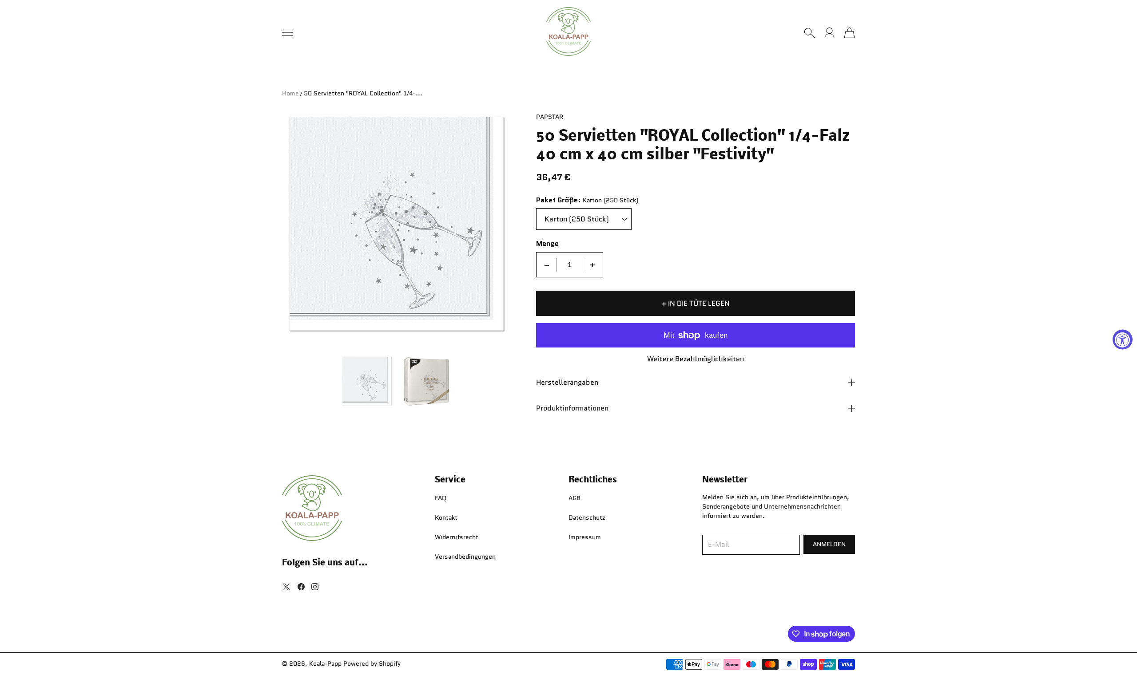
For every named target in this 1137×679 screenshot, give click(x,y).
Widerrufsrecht (456, 537)
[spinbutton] (570, 265)
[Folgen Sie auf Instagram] (314, 586)
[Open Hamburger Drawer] (287, 32)
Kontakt (446, 517)
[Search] (809, 33)
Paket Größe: (558, 200)
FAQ (440, 497)
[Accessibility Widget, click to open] (1123, 340)
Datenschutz (586, 517)
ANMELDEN (829, 544)
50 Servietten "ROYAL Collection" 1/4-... (363, 93)
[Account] (829, 33)
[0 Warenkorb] (849, 33)
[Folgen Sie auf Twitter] (286, 586)
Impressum (584, 537)
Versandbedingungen (465, 556)
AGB (574, 497)
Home (290, 93)
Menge (547, 244)
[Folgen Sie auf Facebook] (301, 586)
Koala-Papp (325, 663)
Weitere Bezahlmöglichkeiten (695, 359)
